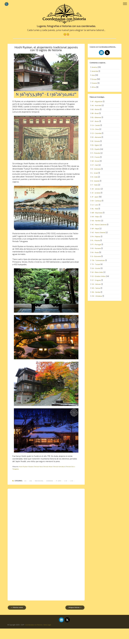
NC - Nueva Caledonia (99, 225)
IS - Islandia (95, 181)
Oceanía (94, 83)
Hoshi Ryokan (23, 466)
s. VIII (65, 481)
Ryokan (31, 466)
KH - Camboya (96, 201)
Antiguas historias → (75, 607)
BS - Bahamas (96, 117)
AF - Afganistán (97, 102)
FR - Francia (96, 157)
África (94, 87)
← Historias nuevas (17, 607)
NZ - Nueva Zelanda (98, 233)
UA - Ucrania (96, 268)
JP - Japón (58, 481)
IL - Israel (95, 173)
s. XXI (71, 481)
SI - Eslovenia (96, 256)
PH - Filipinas (96, 237)
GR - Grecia (95, 161)
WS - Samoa (96, 288)
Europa (94, 79)
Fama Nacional (39, 481)
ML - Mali (95, 209)
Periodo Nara (38, 466)
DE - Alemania (96, 137)
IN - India (94, 177)
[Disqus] (46, 518)
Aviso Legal (47, 625)
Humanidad (49, 481)
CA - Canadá (96, 125)
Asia (30, 481)
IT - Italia (95, 185)
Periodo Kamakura (59, 466)
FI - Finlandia (96, 153)
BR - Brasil (95, 113)
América (94, 67)
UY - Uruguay (96, 280)
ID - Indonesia (96, 169)
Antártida (95, 71)
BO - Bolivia (95, 109)
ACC (25, 481)
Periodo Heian (48, 466)
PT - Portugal (96, 245)
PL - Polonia (96, 241)
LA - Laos (95, 205)
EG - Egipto (95, 145)
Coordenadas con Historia (33, 625)
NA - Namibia (96, 221)
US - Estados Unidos (99, 276)
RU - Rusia (95, 252)
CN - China (95, 129)
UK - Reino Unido (97, 272)
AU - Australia (96, 105)
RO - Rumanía (96, 248)
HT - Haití (95, 165)
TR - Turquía (96, 264)
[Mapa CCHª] (6, 4)
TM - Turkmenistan (98, 260)
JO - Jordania (96, 193)
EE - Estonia (96, 141)
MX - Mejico (96, 217)
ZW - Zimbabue (97, 296)
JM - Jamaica (96, 189)
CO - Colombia (96, 133)
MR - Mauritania (97, 213)
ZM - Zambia (96, 292)
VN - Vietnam (96, 284)
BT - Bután (95, 121)
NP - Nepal (95, 229)
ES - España (96, 149)
